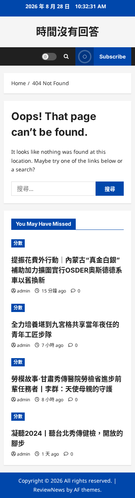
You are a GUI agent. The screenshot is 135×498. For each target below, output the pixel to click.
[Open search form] (66, 56)
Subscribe (112, 56)
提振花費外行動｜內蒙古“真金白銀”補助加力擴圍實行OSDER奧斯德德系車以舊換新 (66, 270)
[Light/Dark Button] (49, 56)
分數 (18, 243)
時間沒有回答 (67, 32)
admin (23, 291)
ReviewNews (49, 489)
